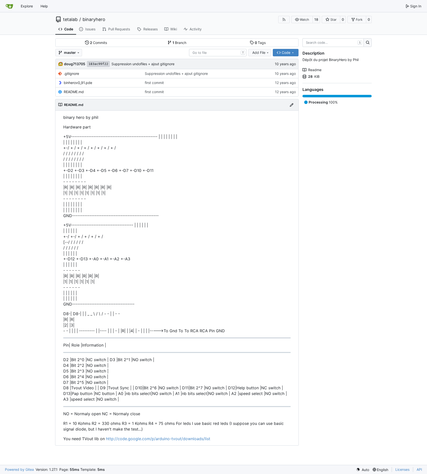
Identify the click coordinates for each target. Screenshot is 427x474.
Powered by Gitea (19, 469)
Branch (179, 43)
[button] (302, 19)
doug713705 (74, 64)
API (419, 469)
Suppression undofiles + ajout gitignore (142, 64)
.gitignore (71, 73)
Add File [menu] (258, 52)
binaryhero (94, 19)
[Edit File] (292, 105)
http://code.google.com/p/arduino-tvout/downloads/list (158, 438)
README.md (74, 92)
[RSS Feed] (284, 19)
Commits (98, 43)
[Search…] (367, 42)
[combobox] (218, 52)
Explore (27, 6)
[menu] (362, 470)
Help (44, 6)
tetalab (70, 19)
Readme (314, 70)
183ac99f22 (98, 64)
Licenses (402, 469)
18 (316, 19)
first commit (154, 83)
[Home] (9, 6)
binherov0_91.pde (78, 83)
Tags (260, 43)
